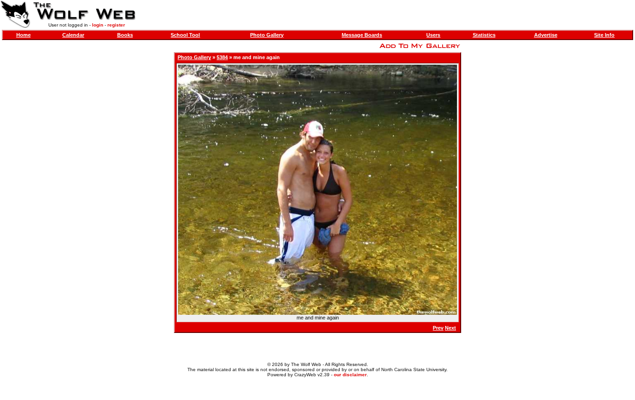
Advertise (545, 35)
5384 (222, 57)
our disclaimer (350, 374)
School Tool (185, 35)
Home (23, 35)
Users (433, 35)
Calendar (73, 35)
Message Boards (362, 35)
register (116, 24)
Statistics (484, 35)
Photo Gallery (267, 35)
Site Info (604, 35)
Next (450, 328)
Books (125, 35)
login (97, 24)
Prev (438, 328)
